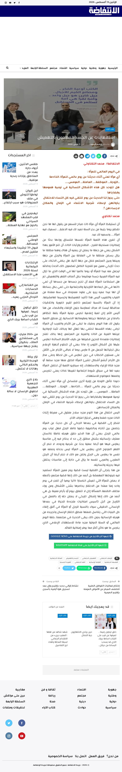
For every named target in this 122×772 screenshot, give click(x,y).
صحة (52, 701)
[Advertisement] (61, 40)
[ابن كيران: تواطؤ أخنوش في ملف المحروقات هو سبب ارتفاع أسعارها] (9, 194)
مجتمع (53, 68)
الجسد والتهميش (72, 558)
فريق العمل (96, 756)
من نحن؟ (113, 756)
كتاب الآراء (110, 129)
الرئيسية (113, 68)
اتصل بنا (80, 756)
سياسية (74, 68)
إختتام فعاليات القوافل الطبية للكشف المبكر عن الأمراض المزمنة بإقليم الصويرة (102, 589)
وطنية (92, 68)
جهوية (102, 68)
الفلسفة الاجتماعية (111, 562)
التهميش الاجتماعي (89, 558)
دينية (82, 701)
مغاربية (20, 690)
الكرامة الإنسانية (95, 562)
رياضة (51, 696)
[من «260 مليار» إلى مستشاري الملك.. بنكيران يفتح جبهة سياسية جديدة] (9, 338)
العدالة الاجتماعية (56, 558)
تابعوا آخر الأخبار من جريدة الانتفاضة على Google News (80, 536)
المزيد (25, 68)
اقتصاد (63, 68)
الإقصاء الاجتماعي (106, 558)
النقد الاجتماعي (80, 562)
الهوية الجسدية (65, 562)
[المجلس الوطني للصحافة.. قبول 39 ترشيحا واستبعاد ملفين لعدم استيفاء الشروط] (9, 239)
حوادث (82, 708)
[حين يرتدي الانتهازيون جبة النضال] (81, 621)
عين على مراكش (14, 696)
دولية (84, 68)
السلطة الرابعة (39, 68)
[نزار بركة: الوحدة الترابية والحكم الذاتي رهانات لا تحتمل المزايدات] (9, 360)
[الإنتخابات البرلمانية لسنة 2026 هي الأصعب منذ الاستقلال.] (9, 266)
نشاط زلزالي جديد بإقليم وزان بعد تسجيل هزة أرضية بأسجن (60, 587)
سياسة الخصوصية (60, 756)
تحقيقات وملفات (14, 708)
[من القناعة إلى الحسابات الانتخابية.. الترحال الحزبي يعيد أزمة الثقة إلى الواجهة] (9, 288)
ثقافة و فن (48, 690)
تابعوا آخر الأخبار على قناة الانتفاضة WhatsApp (80, 545)
